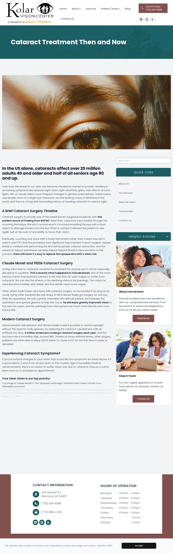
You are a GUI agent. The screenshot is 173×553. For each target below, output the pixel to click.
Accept (139, 545)
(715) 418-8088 (51, 503)
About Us (124, 183)
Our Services (125, 193)
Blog (127, 8)
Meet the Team (127, 202)
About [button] (75, 8)
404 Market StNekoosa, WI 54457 (54, 494)
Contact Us (67, 18)
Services (91, 8)
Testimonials (126, 211)
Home (63, 8)
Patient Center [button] (109, 8)
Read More (143, 318)
